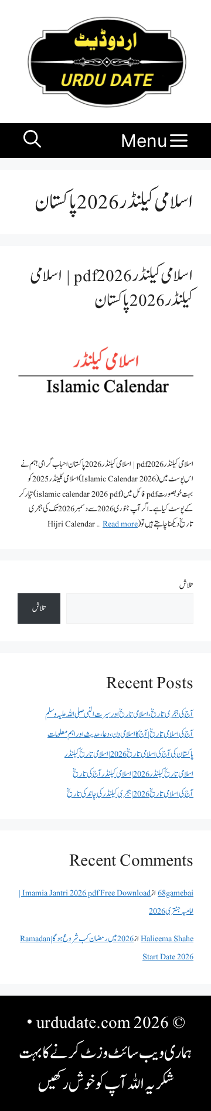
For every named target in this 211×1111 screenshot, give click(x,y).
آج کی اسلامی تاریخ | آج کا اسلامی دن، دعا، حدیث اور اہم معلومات (120, 734)
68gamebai (175, 893)
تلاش (186, 585)
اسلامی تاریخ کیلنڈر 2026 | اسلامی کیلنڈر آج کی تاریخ (133, 774)
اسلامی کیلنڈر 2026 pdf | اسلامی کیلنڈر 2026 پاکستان (111, 288)
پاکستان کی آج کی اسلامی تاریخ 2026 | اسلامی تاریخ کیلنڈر (128, 754)
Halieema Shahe (167, 938)
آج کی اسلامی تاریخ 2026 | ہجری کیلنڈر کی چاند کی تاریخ (130, 794)
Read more (120, 524)
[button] (32, 140)
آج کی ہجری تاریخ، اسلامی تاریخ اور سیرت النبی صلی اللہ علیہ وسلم (119, 714)
